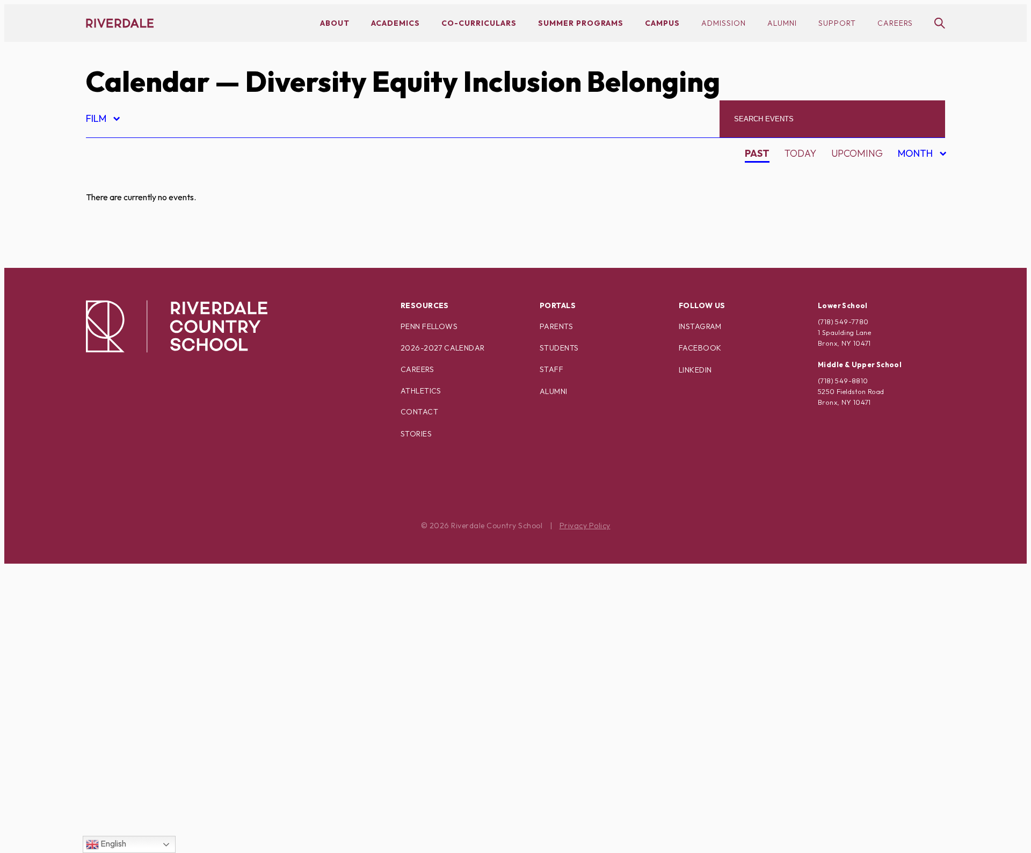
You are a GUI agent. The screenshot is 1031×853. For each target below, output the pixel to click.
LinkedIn (695, 370)
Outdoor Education (147, 611)
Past (757, 153)
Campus (662, 23)
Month (917, 155)
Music (110, 573)
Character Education (151, 254)
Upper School (131, 780)
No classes (123, 592)
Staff (551, 369)
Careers (895, 23)
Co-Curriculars (479, 23)
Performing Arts (139, 630)
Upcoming (857, 153)
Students (559, 348)
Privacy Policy (585, 525)
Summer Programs (580, 23)
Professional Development (167, 649)
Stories (416, 434)
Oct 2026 (913, 214)
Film (102, 120)
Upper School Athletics (156, 799)
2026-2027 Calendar (443, 348)
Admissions (124, 179)
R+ (100, 667)
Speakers (118, 724)
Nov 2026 (913, 233)
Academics (395, 23)
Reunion (116, 686)
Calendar (147, 81)
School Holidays (139, 705)
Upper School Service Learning (176, 836)
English (112, 843)
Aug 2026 (913, 176)
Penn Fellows (429, 326)
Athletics (421, 391)
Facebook (700, 348)
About (335, 23)
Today (800, 153)
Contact (419, 412)
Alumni (782, 23)
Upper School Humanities (161, 818)
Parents (556, 326)
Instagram (700, 326)
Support (837, 23)
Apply (109, 235)
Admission (723, 23)
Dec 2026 (913, 251)
